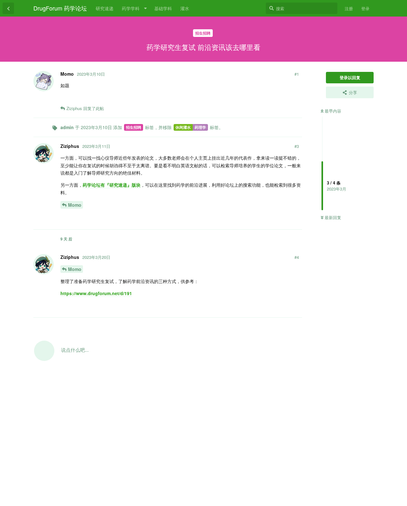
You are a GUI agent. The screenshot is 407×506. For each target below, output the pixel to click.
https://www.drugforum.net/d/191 (96, 293)
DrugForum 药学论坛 (60, 8)
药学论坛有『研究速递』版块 (112, 185)
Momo (74, 205)
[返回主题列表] (8, 8)
